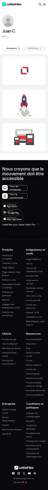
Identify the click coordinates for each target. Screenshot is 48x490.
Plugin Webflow (33, 259)
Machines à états (34, 378)
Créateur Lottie (9, 263)
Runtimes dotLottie (35, 390)
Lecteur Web (32, 275)
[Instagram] (18, 473)
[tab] (13, 48)
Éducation (31, 343)
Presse (5, 425)
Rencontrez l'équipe (11, 429)
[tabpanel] (24, 104)
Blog (28, 348)
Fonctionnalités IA (35, 394)
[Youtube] (29, 473)
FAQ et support (33, 364)
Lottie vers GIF (33, 300)
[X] (24, 473)
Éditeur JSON (32, 312)
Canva (29, 263)
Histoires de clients (11, 348)
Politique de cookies (36, 441)
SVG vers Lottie (33, 295)
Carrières (6, 434)
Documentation (33, 339)
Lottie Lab (31, 369)
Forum (29, 360)
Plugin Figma (8, 267)
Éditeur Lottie (9, 279)
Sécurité (30, 421)
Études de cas (9, 339)
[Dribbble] (34, 473)
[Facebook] (13, 473)
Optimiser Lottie (34, 317)
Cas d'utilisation (10, 343)
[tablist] (24, 48)
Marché (5, 299)
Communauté (32, 373)
